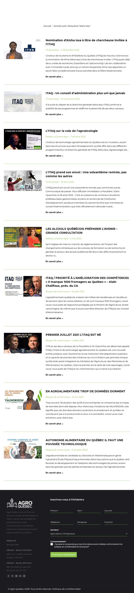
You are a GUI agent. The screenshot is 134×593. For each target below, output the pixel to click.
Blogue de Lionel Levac (58, 291)
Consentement (58, 541)
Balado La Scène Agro (57, 136)
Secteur (55, 530)
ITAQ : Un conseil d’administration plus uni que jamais (85, 93)
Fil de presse (52, 50)
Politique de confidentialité (66, 589)
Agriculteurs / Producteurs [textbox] (62, 534)
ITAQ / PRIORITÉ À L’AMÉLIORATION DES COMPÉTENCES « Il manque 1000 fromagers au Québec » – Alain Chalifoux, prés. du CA (87, 281)
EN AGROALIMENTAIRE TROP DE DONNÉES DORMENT (85, 391)
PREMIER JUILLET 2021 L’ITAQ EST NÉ (73, 334)
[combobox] (88, 533)
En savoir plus (53, 76)
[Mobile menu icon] (128, 15)
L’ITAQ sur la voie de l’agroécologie (72, 131)
